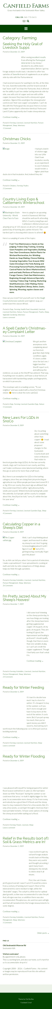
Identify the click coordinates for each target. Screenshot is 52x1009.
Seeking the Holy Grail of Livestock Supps (22, 46)
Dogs (11, 309)
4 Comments (7, 513)
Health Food (25, 309)
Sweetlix (16, 74)
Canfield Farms (26, 6)
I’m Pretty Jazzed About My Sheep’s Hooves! (24, 598)
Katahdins (20, 580)
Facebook (24, 1002)
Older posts (43, 933)
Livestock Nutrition (30, 123)
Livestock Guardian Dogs (29, 404)
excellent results (39, 57)
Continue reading (11, 117)
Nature (19, 312)
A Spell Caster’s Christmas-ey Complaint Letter (24, 330)
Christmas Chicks (17, 139)
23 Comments (8, 677)
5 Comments (7, 407)
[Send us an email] (24, 20)
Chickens (13, 186)
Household (34, 309)
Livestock (19, 123)
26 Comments (8, 585)
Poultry (26, 186)
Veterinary (21, 125)
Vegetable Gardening (10, 315)
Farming (13, 123)
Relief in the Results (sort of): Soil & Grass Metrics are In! (26, 840)
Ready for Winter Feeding (23, 687)
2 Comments (7, 188)
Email (30, 1002)
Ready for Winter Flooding (24, 756)
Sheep (15, 125)
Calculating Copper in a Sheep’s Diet (21, 526)
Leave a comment (9, 317)
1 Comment (7, 128)
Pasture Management (30, 312)
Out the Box (29, 999)
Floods (18, 825)
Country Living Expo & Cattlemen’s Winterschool (23, 201)
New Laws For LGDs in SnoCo (21, 419)
